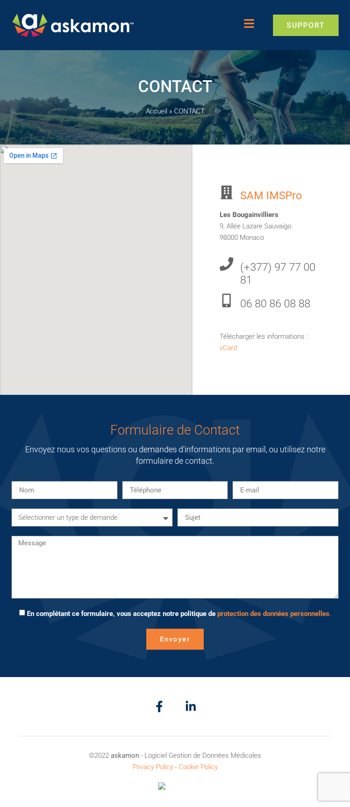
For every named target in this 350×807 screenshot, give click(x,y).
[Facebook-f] (159, 706)
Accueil (156, 111)
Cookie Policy (198, 767)
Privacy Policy (153, 767)
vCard (228, 348)
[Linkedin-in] (191, 706)
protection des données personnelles (273, 614)
